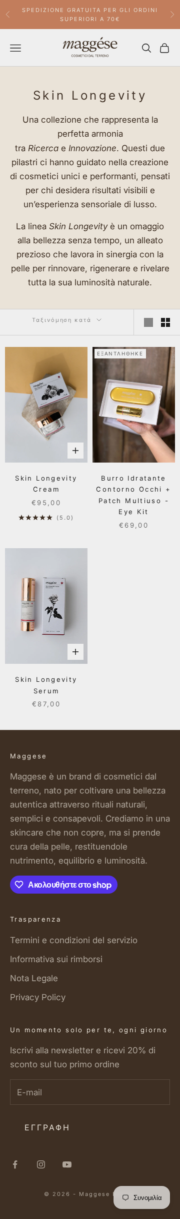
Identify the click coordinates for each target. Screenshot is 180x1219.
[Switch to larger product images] (148, 322)
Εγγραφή (47, 1127)
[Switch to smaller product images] (165, 322)
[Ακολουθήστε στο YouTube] (67, 1164)
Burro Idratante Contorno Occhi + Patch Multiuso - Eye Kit (133, 495)
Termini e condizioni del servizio (74, 940)
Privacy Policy (38, 997)
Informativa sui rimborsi (56, 959)
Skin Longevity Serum (46, 684)
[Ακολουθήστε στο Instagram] (41, 1164)
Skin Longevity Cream (46, 483)
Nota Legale (34, 978)
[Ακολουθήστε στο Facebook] (15, 1164)
